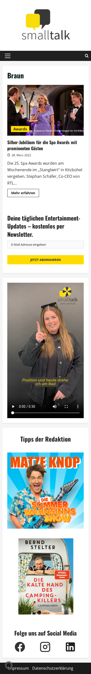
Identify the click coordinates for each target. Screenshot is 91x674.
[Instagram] (45, 647)
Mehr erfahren (25, 193)
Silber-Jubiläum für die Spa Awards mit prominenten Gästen (45, 110)
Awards (20, 128)
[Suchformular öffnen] (87, 55)
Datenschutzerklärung (52, 668)
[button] (7, 56)
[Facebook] (20, 647)
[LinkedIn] (70, 647)
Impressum (18, 668)
